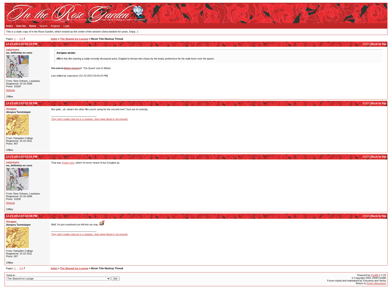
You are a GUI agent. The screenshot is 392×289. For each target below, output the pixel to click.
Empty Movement (376, 283)
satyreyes (12, 49)
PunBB (374, 275)
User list (21, 26)
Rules (32, 26)
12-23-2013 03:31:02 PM (21, 103)
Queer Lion (68, 162)
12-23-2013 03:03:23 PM (21, 44)
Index (9, 26)
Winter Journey (72, 68)
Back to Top (378, 44)
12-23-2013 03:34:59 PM (21, 216)
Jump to (10, 275)
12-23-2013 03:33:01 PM (21, 156)
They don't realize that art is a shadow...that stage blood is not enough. (89, 119)
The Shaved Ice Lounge (74, 38)
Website (10, 90)
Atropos (11, 109)
